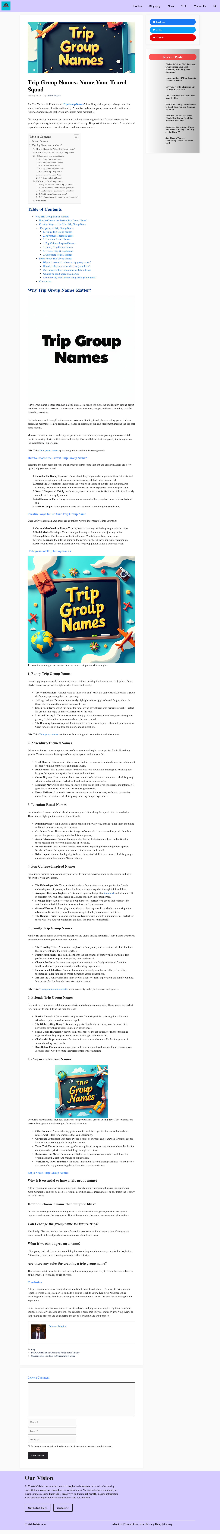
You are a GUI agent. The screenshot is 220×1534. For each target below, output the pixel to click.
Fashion (137, 6)
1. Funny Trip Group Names (51, 159)
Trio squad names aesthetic (53, 989)
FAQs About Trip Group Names (49, 181)
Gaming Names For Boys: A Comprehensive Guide (53, 1355)
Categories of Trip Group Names (50, 155)
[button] (215, 6)
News (171, 6)
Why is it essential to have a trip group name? (57, 184)
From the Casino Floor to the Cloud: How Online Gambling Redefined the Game (179, 118)
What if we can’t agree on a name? (54, 194)
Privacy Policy (154, 1524)
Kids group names (49, 450)
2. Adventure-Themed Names (52, 162)
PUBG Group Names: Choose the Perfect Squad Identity (55, 1352)
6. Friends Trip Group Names (51, 175)
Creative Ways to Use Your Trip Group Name (55, 152)
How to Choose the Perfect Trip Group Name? (55, 149)
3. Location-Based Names (50, 165)
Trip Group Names (73, 104)
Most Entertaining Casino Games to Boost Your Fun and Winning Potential (181, 107)
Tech (183, 6)
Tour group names (48, 734)
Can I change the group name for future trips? (57, 191)
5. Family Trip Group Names (51, 171)
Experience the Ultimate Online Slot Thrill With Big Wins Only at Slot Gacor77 (180, 129)
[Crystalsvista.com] (5, 6)
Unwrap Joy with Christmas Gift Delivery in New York (180, 88)
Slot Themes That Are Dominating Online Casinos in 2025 (179, 140)
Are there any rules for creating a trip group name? (59, 197)
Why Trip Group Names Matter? (47, 145)
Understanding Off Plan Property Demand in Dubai (181, 79)
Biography (154, 6)
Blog (33, 1349)
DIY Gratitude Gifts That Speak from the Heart (180, 97)
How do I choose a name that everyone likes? (57, 187)
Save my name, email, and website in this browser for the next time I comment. (72, 1446)
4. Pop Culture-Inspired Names (52, 168)
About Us (117, 1524)
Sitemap (167, 1524)
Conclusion (41, 200)
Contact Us (200, 6)
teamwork (109, 893)
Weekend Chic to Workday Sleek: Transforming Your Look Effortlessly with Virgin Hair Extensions (181, 68)
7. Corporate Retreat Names (51, 178)
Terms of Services (134, 1524)
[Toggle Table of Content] (75, 136)
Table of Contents (40, 141)
